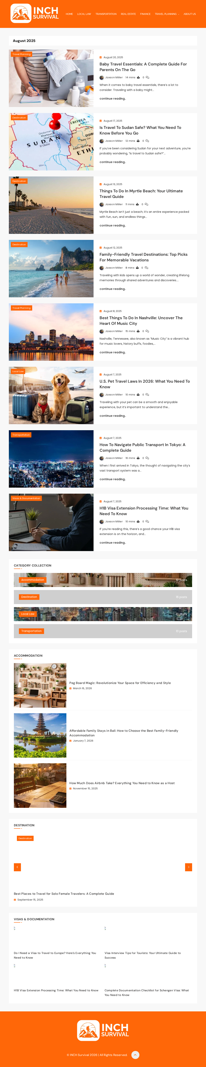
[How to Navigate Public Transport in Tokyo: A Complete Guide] (51, 459)
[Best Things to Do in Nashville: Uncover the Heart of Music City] (51, 332)
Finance (145, 14)
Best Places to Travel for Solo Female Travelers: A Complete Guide (64, 894)
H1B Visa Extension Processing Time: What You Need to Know (56, 990)
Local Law (84, 14)
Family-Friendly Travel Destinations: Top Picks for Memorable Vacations (143, 257)
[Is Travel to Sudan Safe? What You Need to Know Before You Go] (51, 141)
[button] (17, 867)
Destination (19, 117)
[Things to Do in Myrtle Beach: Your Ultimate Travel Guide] (51, 205)
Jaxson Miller (114, 77)
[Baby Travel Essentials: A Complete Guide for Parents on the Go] (51, 78)
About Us (190, 14)
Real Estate (128, 14)
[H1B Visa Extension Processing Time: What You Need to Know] (51, 522)
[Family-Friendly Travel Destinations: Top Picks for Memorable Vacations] (51, 268)
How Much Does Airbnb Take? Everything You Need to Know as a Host (122, 783)
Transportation (106, 14)
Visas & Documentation (26, 498)
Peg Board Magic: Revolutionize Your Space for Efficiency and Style (120, 683)
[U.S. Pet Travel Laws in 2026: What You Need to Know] (51, 395)
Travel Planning (166, 14)
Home (69, 14)
